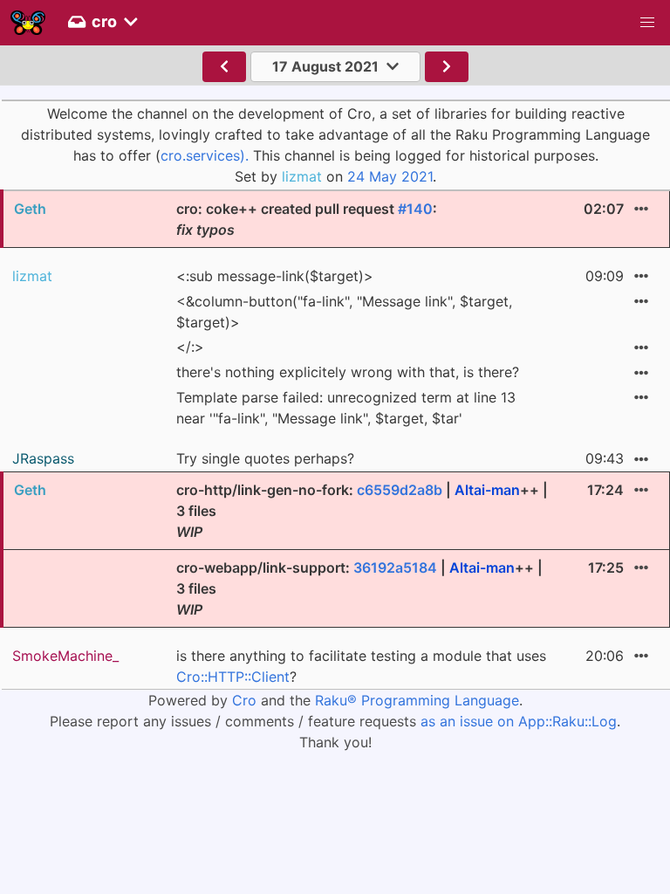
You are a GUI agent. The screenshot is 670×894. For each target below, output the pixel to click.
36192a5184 (395, 567)
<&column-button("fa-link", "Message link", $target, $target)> (344, 311)
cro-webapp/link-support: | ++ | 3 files (359, 588)
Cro (244, 700)
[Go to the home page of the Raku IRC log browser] (28, 22)
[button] (647, 22)
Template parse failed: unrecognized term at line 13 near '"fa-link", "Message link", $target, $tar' (346, 408)
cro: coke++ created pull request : (306, 219)
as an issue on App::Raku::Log (518, 721)
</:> (190, 346)
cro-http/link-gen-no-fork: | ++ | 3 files (362, 510)
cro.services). (205, 155)
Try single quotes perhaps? (265, 458)
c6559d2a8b (399, 490)
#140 (415, 208)
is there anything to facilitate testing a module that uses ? (361, 666)
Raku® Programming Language (417, 700)
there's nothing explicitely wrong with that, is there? (347, 372)
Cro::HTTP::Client (233, 676)
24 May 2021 (390, 176)
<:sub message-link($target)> (274, 276)
